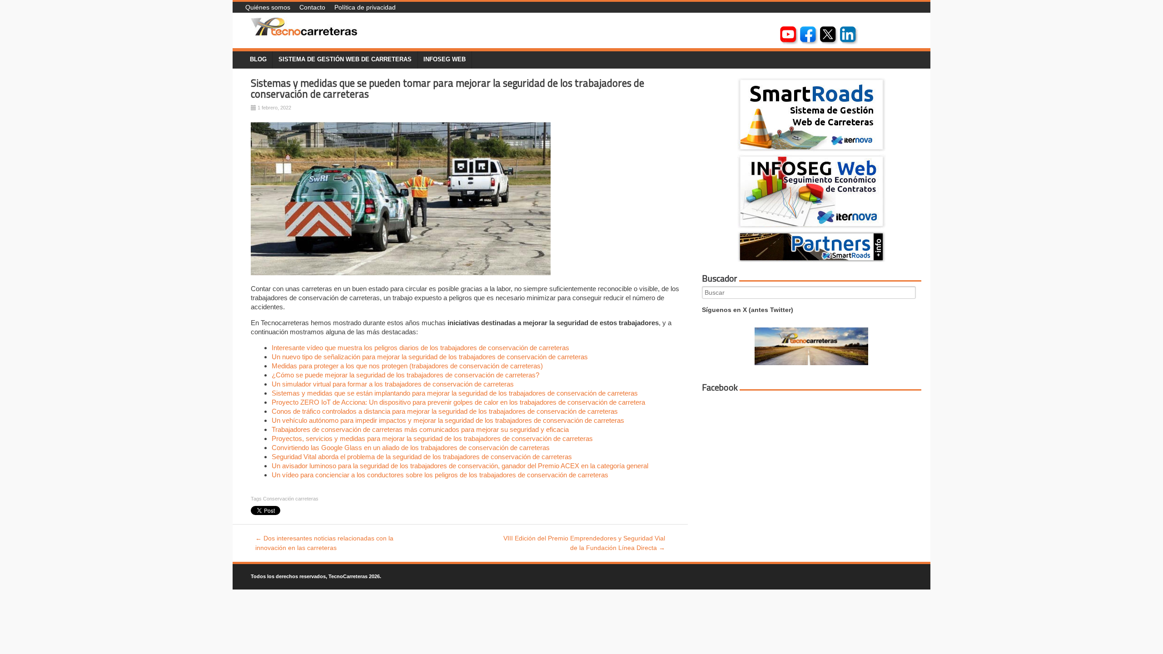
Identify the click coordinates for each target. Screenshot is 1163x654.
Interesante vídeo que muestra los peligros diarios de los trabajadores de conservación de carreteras (420, 348)
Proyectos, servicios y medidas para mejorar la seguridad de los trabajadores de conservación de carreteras (432, 438)
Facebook (720, 387)
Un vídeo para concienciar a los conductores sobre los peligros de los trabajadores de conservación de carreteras (440, 475)
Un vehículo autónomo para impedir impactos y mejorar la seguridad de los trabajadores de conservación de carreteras (448, 420)
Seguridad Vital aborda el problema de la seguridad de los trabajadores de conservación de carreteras (422, 457)
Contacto (312, 7)
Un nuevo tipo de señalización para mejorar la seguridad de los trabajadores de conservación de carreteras (430, 357)
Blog (258, 59)
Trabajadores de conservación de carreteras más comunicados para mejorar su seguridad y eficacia (420, 429)
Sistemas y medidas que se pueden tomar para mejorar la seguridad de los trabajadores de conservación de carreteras (447, 88)
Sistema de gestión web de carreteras (345, 59)
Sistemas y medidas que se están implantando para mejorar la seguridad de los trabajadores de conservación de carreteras (455, 393)
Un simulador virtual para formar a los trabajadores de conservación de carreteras (393, 384)
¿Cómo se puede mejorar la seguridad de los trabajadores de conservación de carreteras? (405, 375)
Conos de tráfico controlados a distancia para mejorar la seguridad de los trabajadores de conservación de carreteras (445, 411)
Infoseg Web (444, 59)
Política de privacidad (365, 7)
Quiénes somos (267, 7)
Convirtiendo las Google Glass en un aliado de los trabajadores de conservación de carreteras (411, 447)
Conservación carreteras (290, 498)
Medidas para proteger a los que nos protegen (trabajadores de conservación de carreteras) (407, 366)
